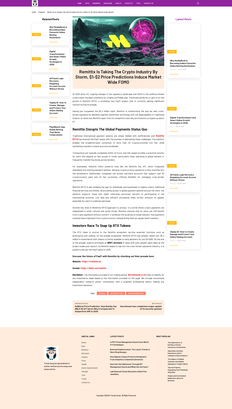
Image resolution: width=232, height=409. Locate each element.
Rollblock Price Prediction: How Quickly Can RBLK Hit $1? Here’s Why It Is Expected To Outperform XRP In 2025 (96, 309)
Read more (53, 42)
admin (172, 126)
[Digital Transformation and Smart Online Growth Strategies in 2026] (39, 55)
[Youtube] (120, 400)
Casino (36, 34)
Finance (42, 12)
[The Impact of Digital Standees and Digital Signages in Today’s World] (161, 361)
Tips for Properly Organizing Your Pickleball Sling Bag (178, 369)
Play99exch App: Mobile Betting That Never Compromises (57, 131)
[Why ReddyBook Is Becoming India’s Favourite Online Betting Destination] (39, 30)
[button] (198, 3)
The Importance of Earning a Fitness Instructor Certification (177, 344)
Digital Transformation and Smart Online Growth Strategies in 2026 (57, 58)
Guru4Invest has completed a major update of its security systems (141, 307)
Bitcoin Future (117, 293)
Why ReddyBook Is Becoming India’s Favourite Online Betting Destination (58, 32)
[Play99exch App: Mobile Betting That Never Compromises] (39, 130)
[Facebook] (188, 3)
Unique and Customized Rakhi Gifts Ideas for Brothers (177, 378)
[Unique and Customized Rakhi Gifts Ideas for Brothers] (161, 378)
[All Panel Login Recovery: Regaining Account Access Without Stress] (39, 82)
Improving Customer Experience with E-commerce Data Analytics (178, 353)
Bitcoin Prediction (135, 293)
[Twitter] (115, 400)
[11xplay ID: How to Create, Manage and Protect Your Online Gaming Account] (39, 106)
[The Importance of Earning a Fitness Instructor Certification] (161, 344)
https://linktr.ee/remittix (93, 268)
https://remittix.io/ (92, 261)
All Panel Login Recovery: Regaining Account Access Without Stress (57, 83)
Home (34, 12)
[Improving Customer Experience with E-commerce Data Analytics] (161, 353)
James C (173, 69)
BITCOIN (102, 293)
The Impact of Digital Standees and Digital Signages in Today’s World (178, 361)
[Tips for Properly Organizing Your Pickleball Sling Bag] (161, 369)
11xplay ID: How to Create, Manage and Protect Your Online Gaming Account (57, 107)
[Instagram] (192, 3)
